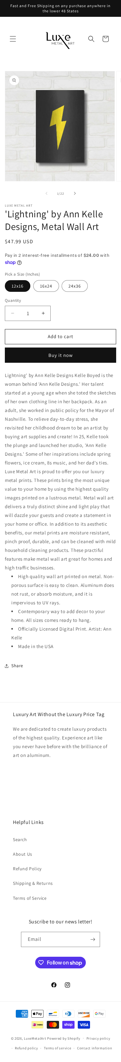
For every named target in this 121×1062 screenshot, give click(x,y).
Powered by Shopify (63, 1038)
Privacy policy (98, 1038)
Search (20, 839)
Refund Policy (27, 869)
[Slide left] (46, 193)
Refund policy (26, 1048)
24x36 (74, 286)
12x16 (18, 286)
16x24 (46, 286)
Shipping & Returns (33, 883)
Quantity (13, 300)
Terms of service (57, 1048)
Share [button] (17, 665)
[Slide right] (75, 193)
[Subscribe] (93, 939)
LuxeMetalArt (35, 1038)
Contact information (94, 1048)
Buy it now (60, 355)
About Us (22, 854)
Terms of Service (30, 898)
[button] (13, 39)
